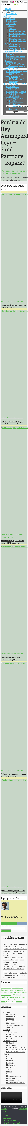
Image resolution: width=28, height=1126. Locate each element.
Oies (15, 994)
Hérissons (11, 992)
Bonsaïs (12, 34)
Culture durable (13, 71)
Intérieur (10, 11)
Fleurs (9, 24)
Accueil (6, 1115)
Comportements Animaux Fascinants (15, 55)
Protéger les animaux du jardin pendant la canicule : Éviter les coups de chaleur (15, 975)
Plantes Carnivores (17, 33)
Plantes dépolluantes (4, 999)
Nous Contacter (10, 1120)
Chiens (3, 990)
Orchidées (6, 997)
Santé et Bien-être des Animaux (12, 301)
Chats (17, 988)
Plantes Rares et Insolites (16, 37)
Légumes (8, 994)
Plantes (8, 8)
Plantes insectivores (18, 999)
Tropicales (11, 32)
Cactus (12, 37)
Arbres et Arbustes (7, 988)
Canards (13, 988)
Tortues (20, 1002)
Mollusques (11, 61)
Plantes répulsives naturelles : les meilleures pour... (13, 658)
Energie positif (6, 992)
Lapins (3, 994)
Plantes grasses (11, 999)
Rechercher (5, 926)
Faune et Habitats (14, 51)
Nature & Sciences (11, 84)
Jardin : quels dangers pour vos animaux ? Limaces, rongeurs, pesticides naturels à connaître (15, 946)
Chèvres (7, 990)
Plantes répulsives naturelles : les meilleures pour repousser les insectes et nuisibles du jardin (14, 967)
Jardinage (10, 27)
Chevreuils (21, 988)
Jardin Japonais (24, 992)
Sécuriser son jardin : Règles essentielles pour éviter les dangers (13, 953)
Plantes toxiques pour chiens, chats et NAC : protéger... (12, 542)
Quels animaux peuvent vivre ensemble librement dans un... (13, 891)
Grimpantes (11, 22)
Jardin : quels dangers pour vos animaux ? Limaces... (13, 306)
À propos (7, 1118)
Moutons (11, 994)
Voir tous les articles (9, 923)
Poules (17, 1002)
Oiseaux (18, 994)
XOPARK (4, 1108)
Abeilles (2, 988)
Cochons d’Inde (18, 990)
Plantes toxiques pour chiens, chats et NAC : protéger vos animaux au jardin (14, 959)
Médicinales (11, 29)
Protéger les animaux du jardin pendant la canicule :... (13, 775)
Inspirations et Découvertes (12, 97)
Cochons (11, 990)
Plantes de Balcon (22, 997)
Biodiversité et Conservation (12, 87)
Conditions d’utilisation (13, 1123)
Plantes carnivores (14, 997)
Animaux (9, 43)
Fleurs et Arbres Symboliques (16, 94)
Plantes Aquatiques (17, 31)
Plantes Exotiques (17, 49)
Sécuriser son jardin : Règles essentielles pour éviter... (12, 422)
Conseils (7, 69)
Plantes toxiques (11, 1002)
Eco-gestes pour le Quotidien (17, 67)
